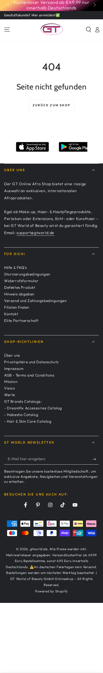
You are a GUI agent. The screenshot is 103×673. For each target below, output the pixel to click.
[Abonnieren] (96, 459)
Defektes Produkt (19, 287)
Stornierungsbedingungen (27, 274)
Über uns (12, 355)
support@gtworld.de (35, 232)
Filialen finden (16, 307)
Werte (9, 395)
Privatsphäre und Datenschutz (31, 362)
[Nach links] (8, 5)
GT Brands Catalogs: (23, 401)
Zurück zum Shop (51, 105)
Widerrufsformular (21, 281)
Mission (10, 381)
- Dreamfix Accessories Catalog (33, 408)
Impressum (13, 368)
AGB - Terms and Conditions (29, 375)
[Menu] (7, 29)
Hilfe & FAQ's (15, 267)
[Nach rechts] (94, 5)
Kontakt (11, 314)
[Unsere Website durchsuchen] (88, 29)
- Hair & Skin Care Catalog (28, 421)
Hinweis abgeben (19, 294)
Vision (9, 388)
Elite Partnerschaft (21, 320)
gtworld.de (39, 549)
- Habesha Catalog (21, 414)
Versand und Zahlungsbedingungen (35, 300)
